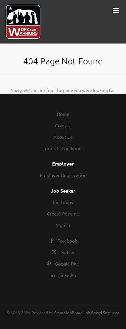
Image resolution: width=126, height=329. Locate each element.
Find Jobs (63, 202)
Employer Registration (63, 175)
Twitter (67, 252)
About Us (63, 137)
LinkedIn (67, 275)
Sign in (63, 225)
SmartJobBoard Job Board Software (87, 312)
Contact (63, 125)
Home (63, 114)
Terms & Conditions (63, 148)
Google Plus (67, 263)
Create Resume (63, 213)
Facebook (67, 240)
